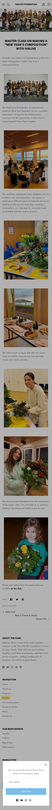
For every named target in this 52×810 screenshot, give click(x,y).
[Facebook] (17, 800)
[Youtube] (22, 800)
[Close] (45, 764)
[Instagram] (26, 800)
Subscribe (26, 791)
